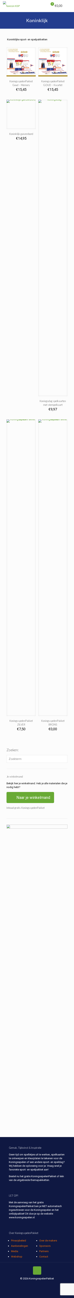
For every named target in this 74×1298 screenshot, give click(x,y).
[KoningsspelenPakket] (11, 6)
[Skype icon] (24, 1284)
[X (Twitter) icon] (32, 1284)
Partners (44, 1251)
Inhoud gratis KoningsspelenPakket (26, 807)
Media (14, 1251)
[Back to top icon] (37, 1270)
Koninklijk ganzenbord (21, 133)
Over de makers (48, 1240)
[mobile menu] (68, 6)
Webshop (16, 1256)
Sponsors (45, 1245)
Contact (43, 1256)
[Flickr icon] (45, 1284)
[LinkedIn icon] (49, 1284)
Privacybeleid (18, 1240)
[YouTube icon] (41, 1284)
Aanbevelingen (19, 1245)
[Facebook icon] (28, 1284)
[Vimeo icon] (37, 1284)
